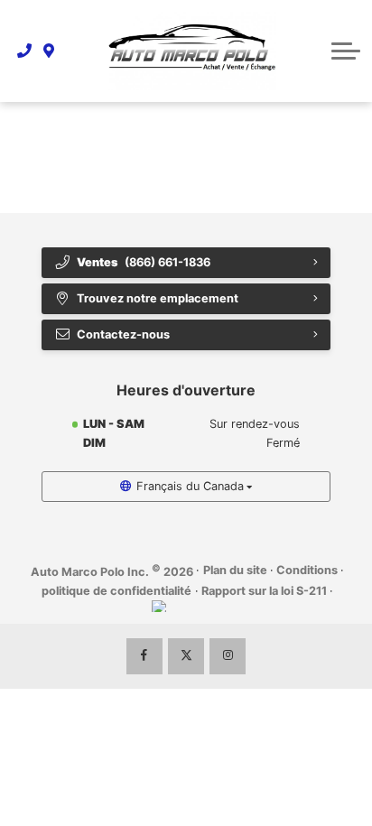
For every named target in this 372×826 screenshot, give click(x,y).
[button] (345, 50)
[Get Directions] (49, 50)
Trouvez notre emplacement (157, 298)
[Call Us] (25, 50)
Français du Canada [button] (190, 486)
